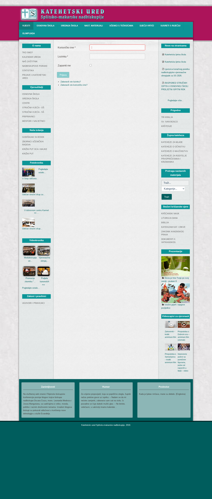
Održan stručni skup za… (33, 194)
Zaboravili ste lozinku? (71, 82)
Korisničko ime (67, 47)
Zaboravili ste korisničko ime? (74, 85)
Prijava (63, 75)
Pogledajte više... (175, 100)
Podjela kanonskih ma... (44, 281)
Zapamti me (64, 65)
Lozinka (63, 56)
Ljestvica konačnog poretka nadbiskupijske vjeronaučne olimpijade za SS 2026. (175, 72)
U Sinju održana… (30, 178)
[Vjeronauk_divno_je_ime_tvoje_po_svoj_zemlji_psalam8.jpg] (175, 266)
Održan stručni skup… (32, 228)
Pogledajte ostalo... (31, 288)
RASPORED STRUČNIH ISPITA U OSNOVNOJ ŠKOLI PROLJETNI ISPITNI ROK (174, 86)
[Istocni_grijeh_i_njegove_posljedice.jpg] (175, 293)
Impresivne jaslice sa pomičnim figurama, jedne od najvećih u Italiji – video (183, 362)
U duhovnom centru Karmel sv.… (36, 211)
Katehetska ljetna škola (175, 54)
